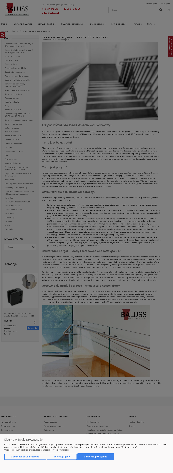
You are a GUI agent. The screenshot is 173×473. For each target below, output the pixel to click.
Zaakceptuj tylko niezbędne (25, 457)
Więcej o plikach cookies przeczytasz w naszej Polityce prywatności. (36, 450)
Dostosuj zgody (62, 457)
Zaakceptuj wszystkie (95, 456)
